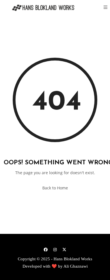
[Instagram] (55, 249)
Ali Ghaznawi (75, 266)
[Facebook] (46, 249)
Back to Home (55, 188)
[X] (64, 249)
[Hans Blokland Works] (39, 7)
